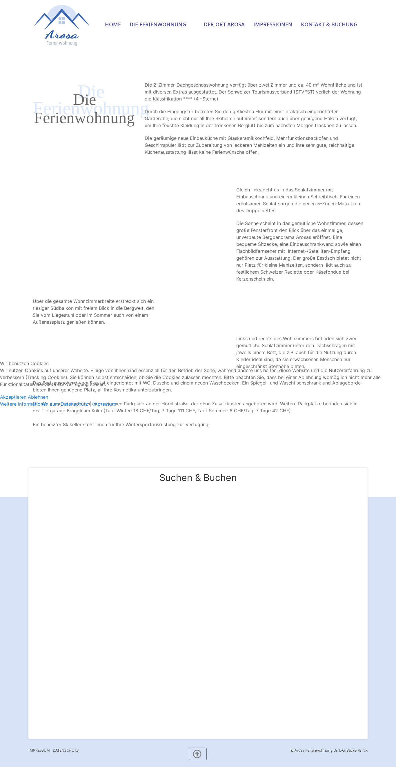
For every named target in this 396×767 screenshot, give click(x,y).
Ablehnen (38, 397)
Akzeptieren (13, 397)
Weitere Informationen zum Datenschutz (44, 404)
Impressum (104, 404)
